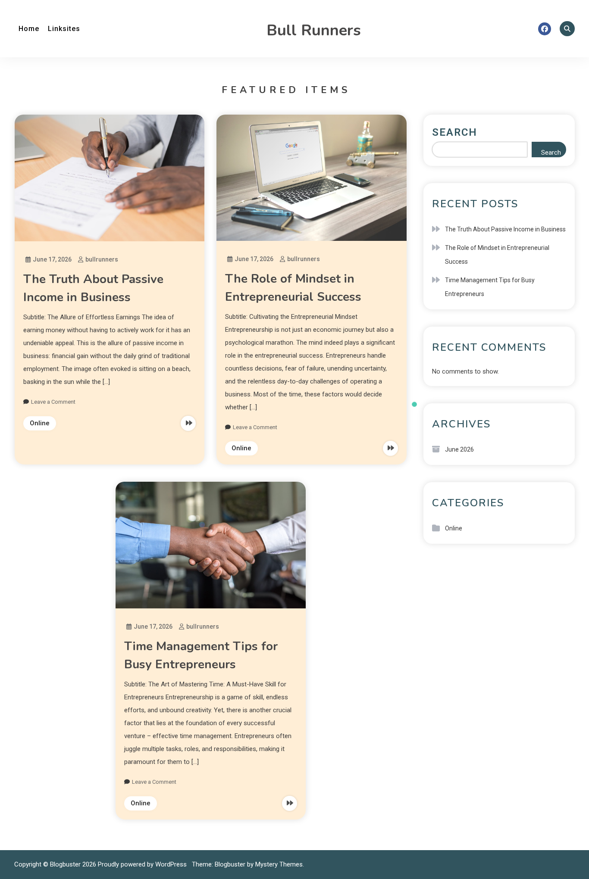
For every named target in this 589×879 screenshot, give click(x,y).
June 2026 (459, 449)
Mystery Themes (279, 864)
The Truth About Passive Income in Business (505, 229)
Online (40, 423)
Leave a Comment (53, 402)
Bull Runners (313, 30)
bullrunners (101, 259)
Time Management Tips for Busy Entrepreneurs (490, 287)
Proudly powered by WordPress (143, 864)
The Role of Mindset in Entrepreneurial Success (497, 254)
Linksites (64, 29)
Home (29, 29)
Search (454, 132)
